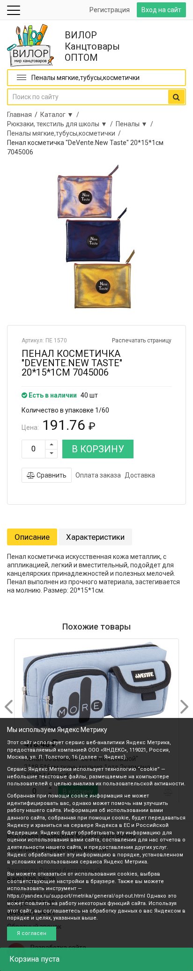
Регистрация (109, 10)
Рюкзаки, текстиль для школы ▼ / (61, 124)
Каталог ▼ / (61, 114)
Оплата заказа (98, 475)
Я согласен (31, 933)
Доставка (140, 475)
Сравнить (51, 475)
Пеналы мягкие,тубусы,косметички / (65, 133)
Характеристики (95, 537)
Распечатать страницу (141, 340)
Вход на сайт (161, 10)
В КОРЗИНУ (98, 449)
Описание (32, 537)
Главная (19, 114)
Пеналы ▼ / (136, 124)
